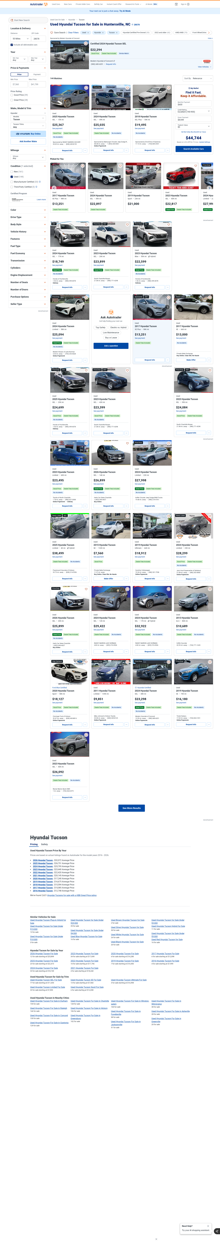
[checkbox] (19, 95)
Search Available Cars (193, 149)
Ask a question (111, 346)
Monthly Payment (184, 102)
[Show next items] (209, 32)
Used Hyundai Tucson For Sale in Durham (49, 1001)
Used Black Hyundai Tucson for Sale (127, 942)
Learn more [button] (41, 200)
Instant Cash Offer (114, 4)
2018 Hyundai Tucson (43, 884)
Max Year (34, 58)
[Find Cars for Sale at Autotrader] (39, 4)
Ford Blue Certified (59, 688)
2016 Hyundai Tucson (43, 891)
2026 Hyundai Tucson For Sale (44, 953)
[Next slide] (209, 188)
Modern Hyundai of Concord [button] (101, 61)
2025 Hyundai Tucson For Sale (44, 961)
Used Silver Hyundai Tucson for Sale (127, 927)
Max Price (33, 79)
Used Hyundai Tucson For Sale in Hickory (89, 1008)
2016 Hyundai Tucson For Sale (165, 961)
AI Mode (151, 4)
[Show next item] (167, 307)
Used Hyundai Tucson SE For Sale (86, 980)
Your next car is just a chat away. (110, 11)
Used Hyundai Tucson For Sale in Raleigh (48, 1008)
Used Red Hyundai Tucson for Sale (167, 939)
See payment (57, 128)
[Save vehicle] (86, 43)
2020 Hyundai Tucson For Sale (125, 953)
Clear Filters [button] (73, 32)
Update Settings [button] (204, 142)
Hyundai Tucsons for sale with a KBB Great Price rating (72, 895)
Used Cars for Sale (57, 20)
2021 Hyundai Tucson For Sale (84, 968)
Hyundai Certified (144, 688)
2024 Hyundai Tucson (43, 866)
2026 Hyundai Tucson (43, 860)
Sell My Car (98, 4)
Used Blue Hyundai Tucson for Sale (86, 936)
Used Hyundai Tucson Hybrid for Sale (168, 926)
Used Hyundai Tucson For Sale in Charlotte (90, 1001)
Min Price (14, 79)
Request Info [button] (111, 64)
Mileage (15, 156)
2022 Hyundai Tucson (43, 872)
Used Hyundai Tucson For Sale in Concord (49, 1015)
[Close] (208, 1226)
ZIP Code (35, 33)
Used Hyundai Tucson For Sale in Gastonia (49, 1023)
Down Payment (183, 117)
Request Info (67, 150)
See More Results (132, 808)
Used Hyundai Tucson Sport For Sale (87, 987)
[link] (58, 137)
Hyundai (71, 20)
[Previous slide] (54, 188)
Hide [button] (209, 38)
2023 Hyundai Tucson (43, 869)
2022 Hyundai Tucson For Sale (84, 961)
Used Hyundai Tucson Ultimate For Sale (129, 980)
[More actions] (85, 150)
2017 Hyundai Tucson (43, 888)
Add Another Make (28, 141)
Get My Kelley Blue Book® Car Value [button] (193, 132)
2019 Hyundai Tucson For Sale (125, 961)
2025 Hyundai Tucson (43, 863)
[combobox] (28, 20)
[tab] (34, 844)
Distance (14, 33)
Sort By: (187, 78)
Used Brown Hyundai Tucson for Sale (127, 920)
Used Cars (56, 4)
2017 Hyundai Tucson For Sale (165, 953)
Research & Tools (132, 4)
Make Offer (191, 360)
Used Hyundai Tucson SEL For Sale (46, 980)
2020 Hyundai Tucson (43, 878)
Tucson (82, 20)
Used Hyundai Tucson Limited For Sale (47, 987)
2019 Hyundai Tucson (43, 881)
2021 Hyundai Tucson (43, 875)
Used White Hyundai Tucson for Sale (127, 934)
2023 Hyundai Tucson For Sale (84, 953)
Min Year (16, 58)
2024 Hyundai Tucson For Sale (44, 968)
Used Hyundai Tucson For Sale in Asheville (171, 1011)
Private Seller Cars (83, 4)
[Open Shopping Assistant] (217, 1231)
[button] (176, 4)
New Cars (68, 4)
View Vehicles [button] (203, 67)
